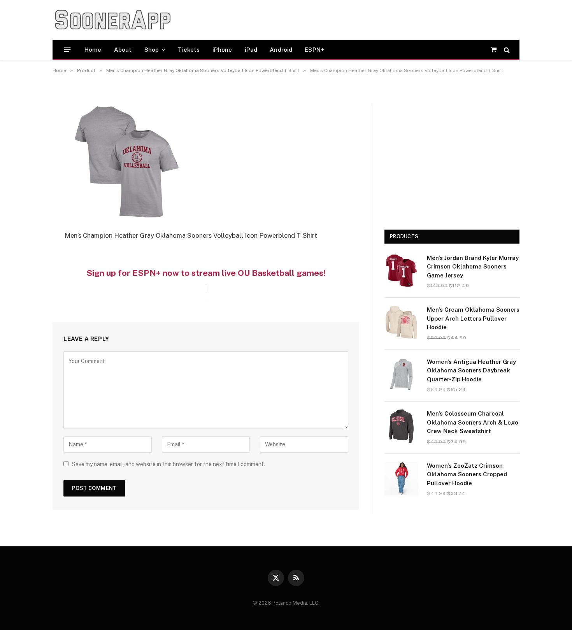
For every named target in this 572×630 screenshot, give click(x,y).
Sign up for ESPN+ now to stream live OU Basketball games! (205, 273)
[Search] (506, 49)
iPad (251, 49)
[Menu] (67, 49)
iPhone (222, 49)
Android (281, 49)
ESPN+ (314, 49)
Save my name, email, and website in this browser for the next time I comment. (168, 464)
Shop (151, 49)
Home (93, 49)
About (123, 49)
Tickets (189, 49)
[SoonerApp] (113, 19)
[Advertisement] (326, 19)
